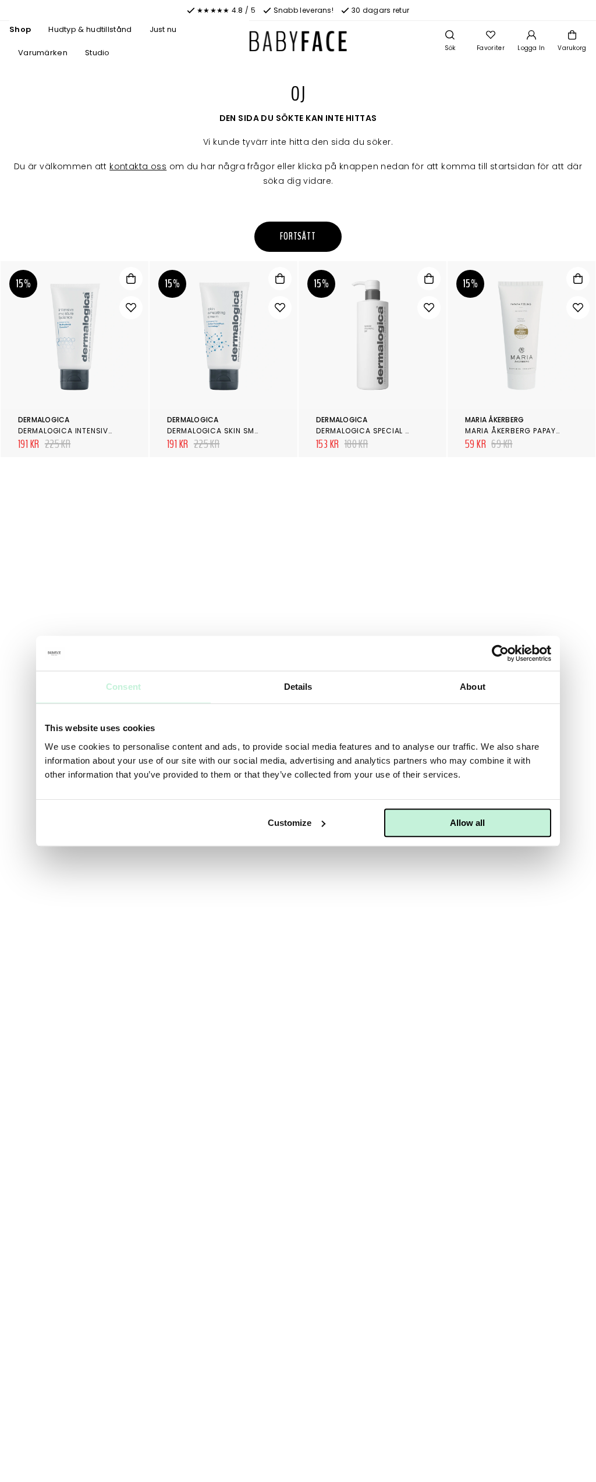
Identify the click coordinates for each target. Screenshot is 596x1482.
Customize (289, 823)
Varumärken (43, 52)
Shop (20, 29)
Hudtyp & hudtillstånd (90, 29)
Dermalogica (44, 420)
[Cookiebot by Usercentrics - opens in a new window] (500, 653)
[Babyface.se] (298, 41)
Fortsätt (298, 236)
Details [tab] (298, 687)
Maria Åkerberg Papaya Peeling (528, 431)
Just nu (163, 29)
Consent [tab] (123, 687)
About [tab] (472, 687)
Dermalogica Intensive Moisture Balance (103, 431)
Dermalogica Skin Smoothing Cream (242, 431)
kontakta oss (137, 166)
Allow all (467, 823)
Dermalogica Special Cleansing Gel (389, 431)
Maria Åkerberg (494, 420)
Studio (97, 52)
